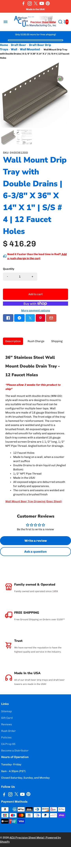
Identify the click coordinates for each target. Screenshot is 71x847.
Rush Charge (36, 341)
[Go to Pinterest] (48, 3)
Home (4, 45)
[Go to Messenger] (19, 318)
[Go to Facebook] (23, 3)
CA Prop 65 (8, 744)
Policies (6, 737)
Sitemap (6, 711)
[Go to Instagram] (29, 3)
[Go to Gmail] (51, 318)
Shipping (57, 341)
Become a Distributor (15, 750)
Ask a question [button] (35, 551)
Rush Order (8, 730)
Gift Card (7, 717)
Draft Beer (18, 45)
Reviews (6, 724)
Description (13, 341)
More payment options (35, 310)
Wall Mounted (30, 49)
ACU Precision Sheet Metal (27, 837)
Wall (14, 49)
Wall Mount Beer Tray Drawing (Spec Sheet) (33, 501)
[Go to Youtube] (41, 3)
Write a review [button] (35, 541)
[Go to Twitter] (36, 3)
